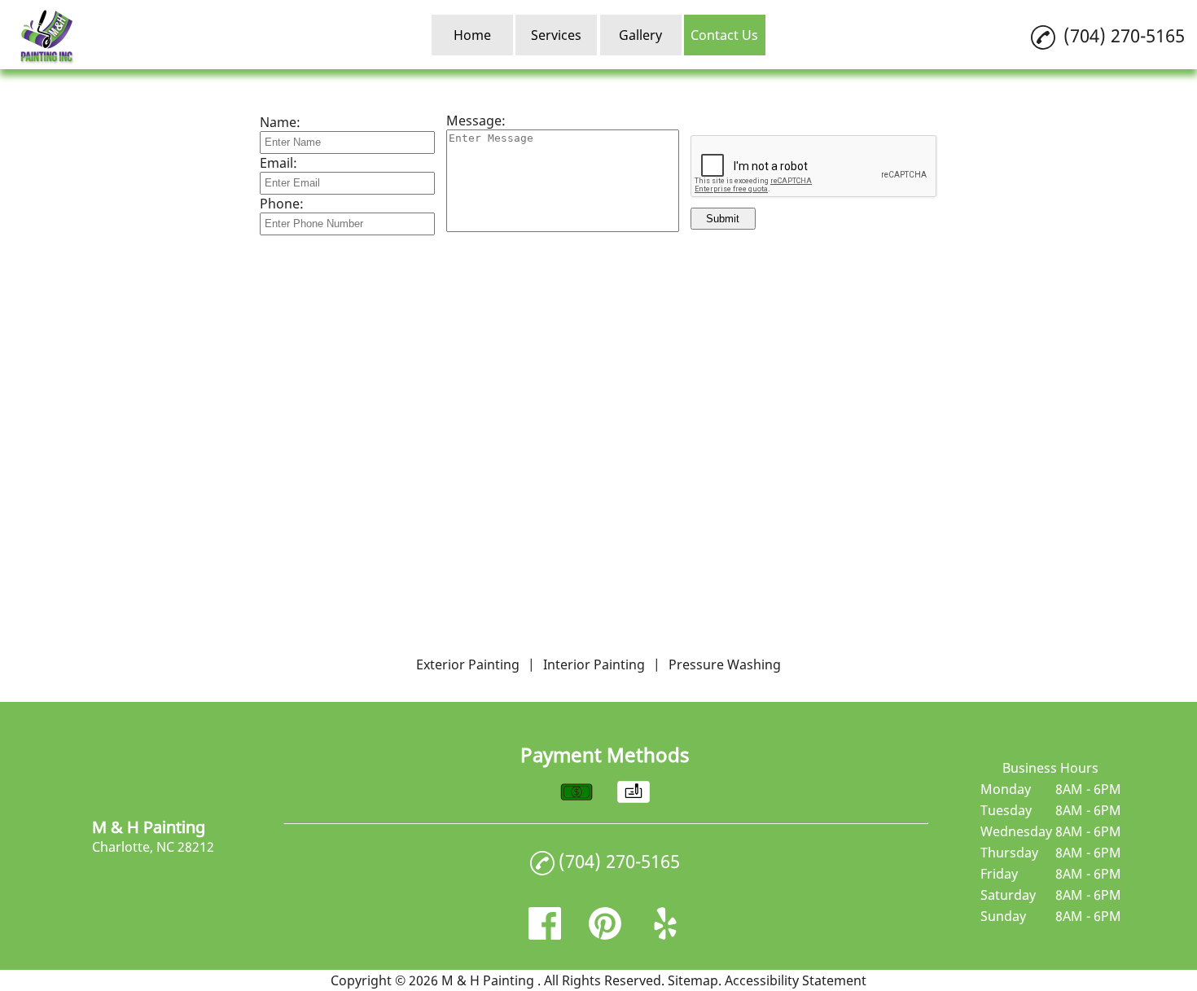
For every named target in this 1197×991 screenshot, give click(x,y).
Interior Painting (594, 664)
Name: (280, 122)
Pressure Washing (725, 664)
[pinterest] (605, 935)
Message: (476, 120)
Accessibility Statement (795, 980)
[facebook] (544, 935)
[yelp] (665, 935)
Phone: (282, 204)
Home (472, 35)
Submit (722, 219)
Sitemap (693, 980)
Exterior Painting (468, 664)
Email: (278, 163)
